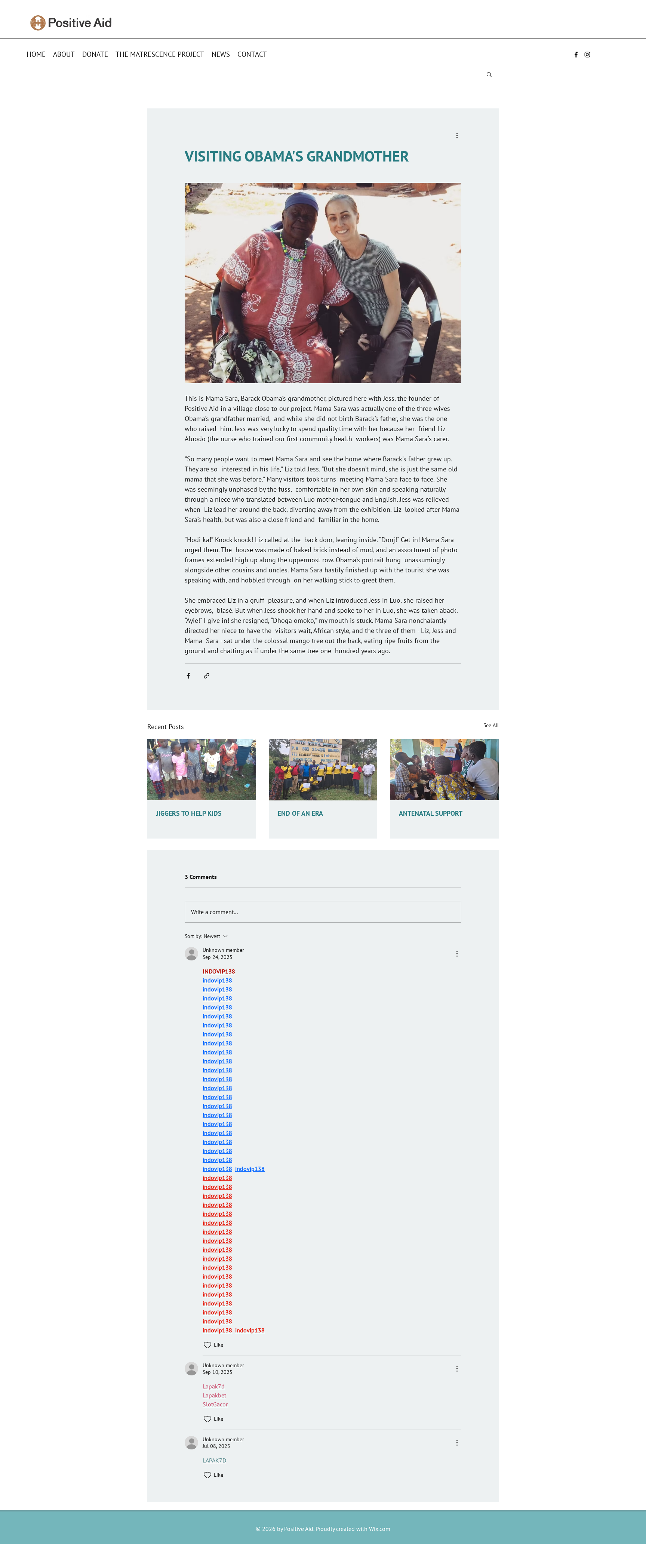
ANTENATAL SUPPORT (430, 813)
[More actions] (456, 135)
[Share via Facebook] (188, 675)
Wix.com (379, 1528)
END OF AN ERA (300, 813)
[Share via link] (206, 675)
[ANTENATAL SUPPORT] (444, 769)
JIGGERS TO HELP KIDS (189, 813)
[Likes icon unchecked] (207, 1345)
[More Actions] (456, 953)
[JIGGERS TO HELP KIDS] (201, 769)
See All (491, 725)
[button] (489, 74)
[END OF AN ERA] (323, 769)
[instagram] (587, 54)
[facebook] (576, 54)
